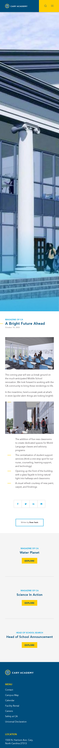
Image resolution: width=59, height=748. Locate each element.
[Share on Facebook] (18, 504)
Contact (9, 690)
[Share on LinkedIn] (33, 504)
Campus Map (12, 695)
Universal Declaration (16, 722)
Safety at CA (11, 716)
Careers (9, 711)
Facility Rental (12, 706)
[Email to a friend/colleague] (41, 504)
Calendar (9, 700)
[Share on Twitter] (26, 504)
